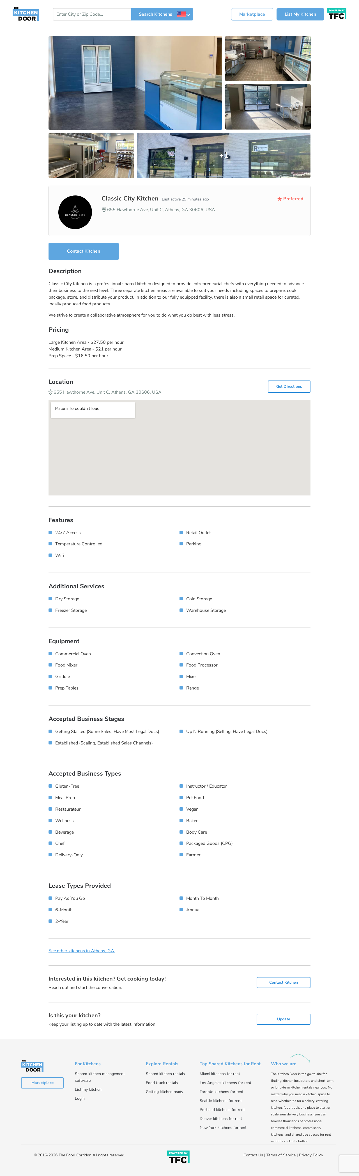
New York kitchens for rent (223, 1127)
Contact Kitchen (83, 251)
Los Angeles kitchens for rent (225, 1082)
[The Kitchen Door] (26, 14)
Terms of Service (281, 1155)
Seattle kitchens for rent (221, 1100)
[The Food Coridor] (336, 13)
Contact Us (253, 1155)
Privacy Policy (311, 1155)
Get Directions (289, 386)
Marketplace (252, 14)
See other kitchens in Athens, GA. (82, 951)
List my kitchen (88, 1089)
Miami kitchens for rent (220, 1073)
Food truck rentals (162, 1082)
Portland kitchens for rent (222, 1109)
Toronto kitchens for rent (221, 1091)
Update (283, 1019)
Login (80, 1098)
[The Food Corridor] (178, 1158)
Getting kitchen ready (164, 1091)
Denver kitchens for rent (221, 1118)
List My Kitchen (300, 14)
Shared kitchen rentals (165, 1073)
